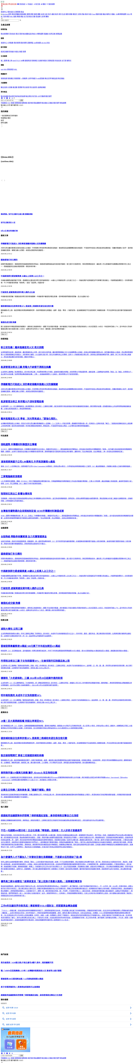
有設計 (30, 4)
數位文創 (4, 87)
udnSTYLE (16, 60)
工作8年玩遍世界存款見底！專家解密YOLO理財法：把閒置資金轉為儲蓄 (39, 905)
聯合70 (34, 34)
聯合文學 (48, 78)
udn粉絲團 (37, 43)
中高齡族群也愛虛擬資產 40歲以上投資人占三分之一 (22, 276)
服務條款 (24, 103)
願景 (44, 4)
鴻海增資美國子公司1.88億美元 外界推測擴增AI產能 (28, 461)
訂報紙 (50, 103)
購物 (47, 16)
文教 (79, 14)
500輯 (118, 14)
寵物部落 (51, 60)
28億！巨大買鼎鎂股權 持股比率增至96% (22, 721)
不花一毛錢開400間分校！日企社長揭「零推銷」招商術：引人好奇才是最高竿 (41, 830)
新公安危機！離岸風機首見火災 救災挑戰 (22, 347)
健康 (70, 14)
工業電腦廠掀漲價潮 (11, 476)
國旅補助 (23, 14)
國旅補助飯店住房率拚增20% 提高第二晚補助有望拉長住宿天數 (27, 306)
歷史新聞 (23, 43)
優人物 (9, 60)
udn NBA (4, 69)
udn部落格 (40, 78)
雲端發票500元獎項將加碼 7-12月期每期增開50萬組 (22, 979)
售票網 (20, 87)
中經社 (16, 51)
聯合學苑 (29, 96)
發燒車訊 (34, 60)
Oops (93, 14)
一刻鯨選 (24, 78)
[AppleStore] (12, 98)
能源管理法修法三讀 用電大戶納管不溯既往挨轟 (26, 367)
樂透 (20, 51)
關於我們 (48, 96)
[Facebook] (2, 98)
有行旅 (37, 4)
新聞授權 (18, 103)
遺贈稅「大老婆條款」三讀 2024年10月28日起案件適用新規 (32, 678)
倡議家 (46, 34)
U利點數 (10, 43)
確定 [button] (9, 118)
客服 (12, 103)
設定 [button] (2, 120)
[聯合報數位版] (2, 6)
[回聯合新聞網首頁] (1, 2)
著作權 (30, 103)
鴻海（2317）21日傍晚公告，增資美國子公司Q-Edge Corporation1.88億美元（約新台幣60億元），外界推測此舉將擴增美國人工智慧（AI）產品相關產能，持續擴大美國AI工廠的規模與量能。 (66, 466)
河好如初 (22, 4)
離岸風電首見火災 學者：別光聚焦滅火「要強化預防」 (29, 418)
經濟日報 (13, 4)
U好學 (43, 16)
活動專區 (30, 43)
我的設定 (10, 12)
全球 (42, 14)
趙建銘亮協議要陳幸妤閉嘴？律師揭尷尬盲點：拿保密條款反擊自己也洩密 (39, 815)
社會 (46, 14)
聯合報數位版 (27, 34)
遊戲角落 (28, 60)
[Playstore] (10, 98)
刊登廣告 (4, 103)
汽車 (4, 16)
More (3, 334)
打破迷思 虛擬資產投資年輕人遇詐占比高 (18, 292)
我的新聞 (51, 4)
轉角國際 (123, 14)
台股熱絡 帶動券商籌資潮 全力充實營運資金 (24, 536)
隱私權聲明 (37, 103)
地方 (49, 14)
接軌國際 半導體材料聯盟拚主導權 (19, 444)
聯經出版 (54, 78)
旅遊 (100, 14)
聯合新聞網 (5, 34)
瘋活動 (15, 87)
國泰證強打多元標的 (9, 260)
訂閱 (21, 100)
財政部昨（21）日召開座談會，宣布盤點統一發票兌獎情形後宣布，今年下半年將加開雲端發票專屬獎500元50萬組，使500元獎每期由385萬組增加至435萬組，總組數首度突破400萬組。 (65, 651)
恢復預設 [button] (4, 118)
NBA (128, 14)
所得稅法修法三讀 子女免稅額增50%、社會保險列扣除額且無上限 (35, 661)
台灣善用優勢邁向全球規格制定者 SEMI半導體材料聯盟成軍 (32, 511)
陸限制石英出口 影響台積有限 (16, 493)
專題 (18, 16)
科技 (90, 14)
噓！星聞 (4, 60)
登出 (22, 12)
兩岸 (86, 14)
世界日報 (52, 34)
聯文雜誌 (61, 78)
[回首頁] (3, 2)
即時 (9, 14)
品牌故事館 (42, 87)
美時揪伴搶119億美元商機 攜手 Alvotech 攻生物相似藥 (29, 772)
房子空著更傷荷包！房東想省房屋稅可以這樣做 (20, 987)
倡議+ (113, 14)
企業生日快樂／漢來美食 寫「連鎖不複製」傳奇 (26, 790)
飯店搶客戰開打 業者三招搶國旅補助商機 (22, 755)
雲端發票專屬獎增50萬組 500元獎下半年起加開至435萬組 (30, 646)
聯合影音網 (21, 96)
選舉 (31, 14)
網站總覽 (63, 103)
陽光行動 (32, 16)
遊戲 (14, 16)
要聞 (28, 14)
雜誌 (104, 14)
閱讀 (97, 14)
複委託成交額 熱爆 (8, 322)
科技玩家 (58, 60)
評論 (82, 14)
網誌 (22, 16)
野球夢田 (10, 69)
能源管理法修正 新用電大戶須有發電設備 (22, 401)
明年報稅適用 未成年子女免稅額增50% (21, 695)
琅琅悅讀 (4, 78)
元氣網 (40, 60)
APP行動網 (41, 96)
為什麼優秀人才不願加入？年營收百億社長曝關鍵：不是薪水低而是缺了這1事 (41, 857)
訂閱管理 (17, 12)
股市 (56, 14)
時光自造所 (33, 87)
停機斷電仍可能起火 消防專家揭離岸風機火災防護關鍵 (23, 244)
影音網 (38, 16)
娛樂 (35, 14)
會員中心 (4, 12)
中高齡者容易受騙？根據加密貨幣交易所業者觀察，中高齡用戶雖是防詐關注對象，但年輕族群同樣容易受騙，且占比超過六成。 (45, 593)
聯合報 (5, 4)
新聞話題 (59, 34)
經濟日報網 (5, 51)
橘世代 (75, 14)
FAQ (9, 103)
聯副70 (34, 78)
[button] (67, 8)
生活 (63, 14)
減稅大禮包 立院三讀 (12, 628)
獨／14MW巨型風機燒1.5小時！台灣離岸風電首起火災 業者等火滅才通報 (31, 971)
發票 (24, 51)
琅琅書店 (10, 78)
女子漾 (26, 16)
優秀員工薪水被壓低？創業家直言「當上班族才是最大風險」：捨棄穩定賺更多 (41, 881)
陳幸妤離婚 (16, 14)
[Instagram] (4, 98)
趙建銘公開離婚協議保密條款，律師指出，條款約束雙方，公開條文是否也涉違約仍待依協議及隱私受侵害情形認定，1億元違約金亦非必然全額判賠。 (53, 820)
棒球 (7, 16)
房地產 (11, 51)
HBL (11, 16)
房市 (60, 14)
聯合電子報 (13, 96)
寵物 (67, 14)
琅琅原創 (17, 78)
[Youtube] (7, 98)
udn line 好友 (45, 43)
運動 (39, 14)
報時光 (108, 14)
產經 (53, 14)
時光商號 (26, 87)
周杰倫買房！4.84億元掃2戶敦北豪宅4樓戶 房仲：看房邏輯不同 (27, 963)
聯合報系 (44, 103)
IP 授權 (9, 87)
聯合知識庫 (5, 96)
